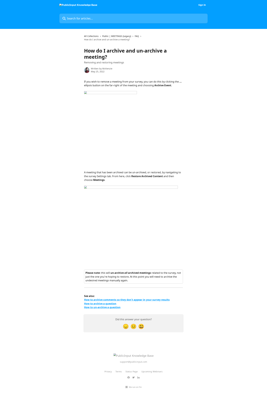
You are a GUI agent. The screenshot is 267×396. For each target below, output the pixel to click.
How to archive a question (100, 303)
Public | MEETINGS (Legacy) (116, 36)
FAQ (137, 36)
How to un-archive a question (102, 307)
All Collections (91, 36)
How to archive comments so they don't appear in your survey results (127, 299)
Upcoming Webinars (152, 371)
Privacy (108, 371)
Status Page (131, 371)
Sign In (202, 5)
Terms (118, 371)
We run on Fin (135, 387)
